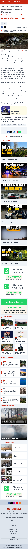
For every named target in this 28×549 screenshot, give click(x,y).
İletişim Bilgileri (14, 539)
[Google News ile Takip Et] (24, 50)
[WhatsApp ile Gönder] (19, 132)
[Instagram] (14, 503)
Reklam (14, 525)
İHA (7, 50)
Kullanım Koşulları (14, 529)
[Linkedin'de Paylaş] (14, 132)
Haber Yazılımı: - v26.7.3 (14, 547)
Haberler (3, 6)
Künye (14, 523)
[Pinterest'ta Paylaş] (17, 132)
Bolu (7, 6)
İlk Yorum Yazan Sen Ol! (15, 136)
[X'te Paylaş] (5, 27)
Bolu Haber (23, 124)
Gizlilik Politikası (14, 531)
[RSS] (20, 503)
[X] (11, 503)
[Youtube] (17, 503)
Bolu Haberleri (13, 124)
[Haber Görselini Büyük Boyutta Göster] (14, 41)
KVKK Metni (14, 537)
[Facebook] (9, 503)
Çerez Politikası (14, 533)
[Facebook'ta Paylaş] (2, 27)
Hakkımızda (14, 520)
